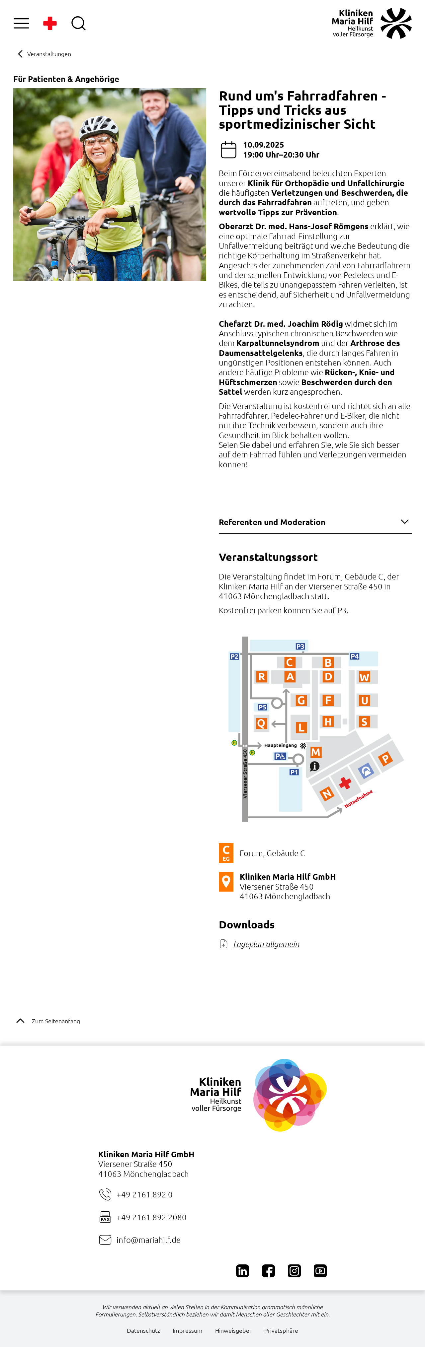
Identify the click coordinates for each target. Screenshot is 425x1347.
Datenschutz (143, 1330)
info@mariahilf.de (149, 1240)
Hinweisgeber (233, 1330)
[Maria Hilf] (372, 23)
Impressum (188, 1330)
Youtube (320, 1270)
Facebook (268, 1270)
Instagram (294, 1270)
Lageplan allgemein (266, 944)
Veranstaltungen (49, 53)
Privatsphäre (281, 1330)
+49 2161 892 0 (145, 1194)
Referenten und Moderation (272, 522)
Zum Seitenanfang (56, 1021)
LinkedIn (242, 1270)
